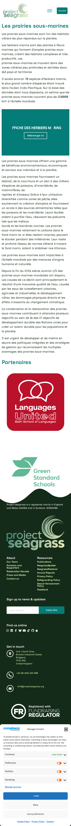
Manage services (13, 787)
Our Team (12, 561)
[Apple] (36, 630)
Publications (44, 561)
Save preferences (35, 814)
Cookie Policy (23, 821)
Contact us (13, 578)
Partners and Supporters (14, 566)
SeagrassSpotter (46, 565)
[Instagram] (7, 630)
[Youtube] (24, 630)
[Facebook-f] (16, 630)
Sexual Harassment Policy (48, 584)
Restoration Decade (18, 571)
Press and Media (16, 575)
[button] (66, 729)
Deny (35, 805)
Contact (50, 821)
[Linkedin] (11, 630)
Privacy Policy (38, 821)
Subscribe (51, 610)
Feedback (42, 589)
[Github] (32, 630)
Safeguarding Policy (48, 580)
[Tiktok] (28, 630)
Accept (35, 796)
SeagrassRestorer (47, 569)
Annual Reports (46, 572)
